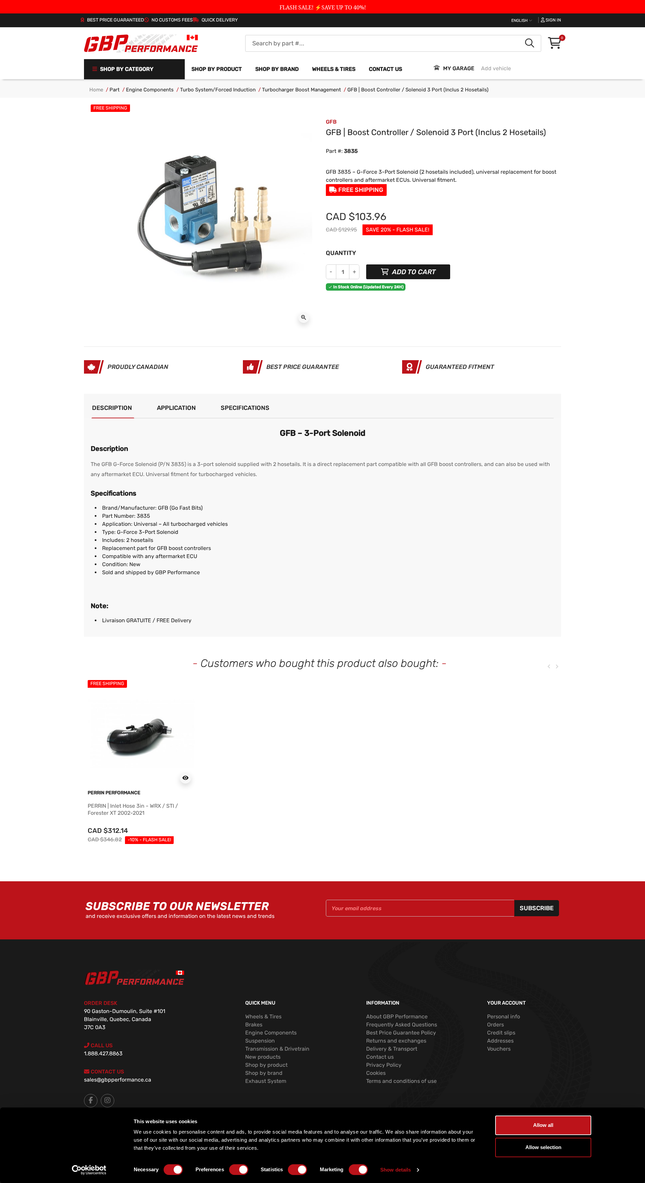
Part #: (334, 151)
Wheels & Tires (263, 1016)
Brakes (253, 1024)
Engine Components (150, 90)
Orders (495, 1024)
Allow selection (543, 1147)
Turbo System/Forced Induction (218, 90)
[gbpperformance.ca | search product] (529, 43)
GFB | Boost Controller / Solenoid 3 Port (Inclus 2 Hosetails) (417, 90)
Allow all (543, 1125)
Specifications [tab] (245, 408)
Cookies (376, 1073)
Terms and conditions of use (401, 1081)
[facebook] (90, 1100)
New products (263, 1057)
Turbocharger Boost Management (301, 90)
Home (96, 90)
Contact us (385, 69)
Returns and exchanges (396, 1041)
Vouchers (499, 1049)
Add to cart (413, 272)
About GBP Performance (397, 1016)
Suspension (260, 1041)
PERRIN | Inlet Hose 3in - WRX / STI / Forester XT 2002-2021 (133, 809)
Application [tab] (176, 408)
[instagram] (107, 1100)
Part (115, 90)
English (520, 20)
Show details (395, 1170)
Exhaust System (265, 1081)
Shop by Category (126, 69)
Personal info (503, 1016)
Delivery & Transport (391, 1049)
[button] (554, 43)
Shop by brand (277, 69)
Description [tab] (112, 408)
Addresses (500, 1041)
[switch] (238, 1169)
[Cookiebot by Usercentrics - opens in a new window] (89, 1170)
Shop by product (216, 69)
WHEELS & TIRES (333, 69)
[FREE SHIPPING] (141, 733)
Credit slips (501, 1032)
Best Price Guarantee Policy (401, 1032)
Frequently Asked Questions (401, 1024)
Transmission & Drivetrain (277, 1049)
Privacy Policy (383, 1065)
